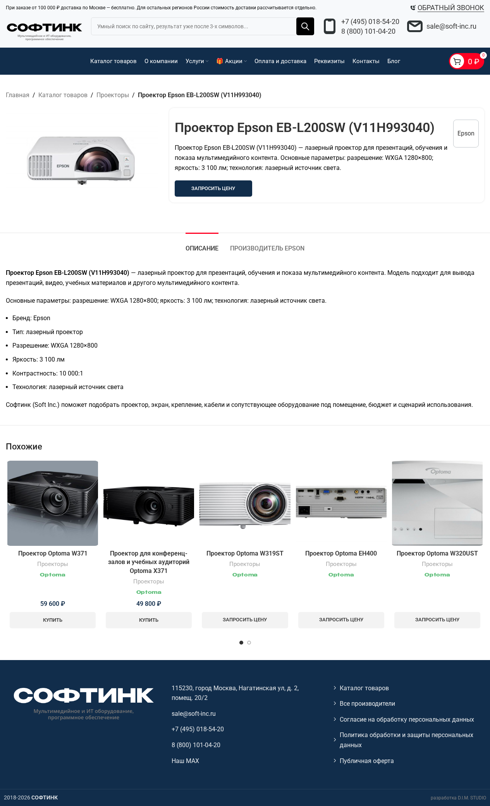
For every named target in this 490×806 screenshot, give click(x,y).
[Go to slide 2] (249, 643)
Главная (17, 95)
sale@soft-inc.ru (451, 26)
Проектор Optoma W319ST (245, 553)
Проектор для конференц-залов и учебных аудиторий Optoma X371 (148, 562)
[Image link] (83, 703)
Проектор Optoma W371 (53, 553)
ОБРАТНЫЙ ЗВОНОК (451, 7)
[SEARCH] (305, 26)
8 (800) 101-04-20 (368, 31)
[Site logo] (44, 30)
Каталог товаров (63, 95)
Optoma (52, 575)
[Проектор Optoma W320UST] (437, 503)
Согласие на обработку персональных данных (407, 719)
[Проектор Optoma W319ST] (244, 503)
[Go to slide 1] (241, 643)
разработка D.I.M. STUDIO (458, 798)
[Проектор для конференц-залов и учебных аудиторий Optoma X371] (148, 503)
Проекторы (112, 95)
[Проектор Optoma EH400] (341, 503)
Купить (52, 620)
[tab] (202, 244)
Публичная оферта (367, 761)
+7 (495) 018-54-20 (370, 21)
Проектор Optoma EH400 (341, 553)
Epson (466, 133)
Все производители (367, 703)
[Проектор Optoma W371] (52, 503)
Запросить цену (213, 188)
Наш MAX (185, 761)
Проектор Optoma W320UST (437, 553)
